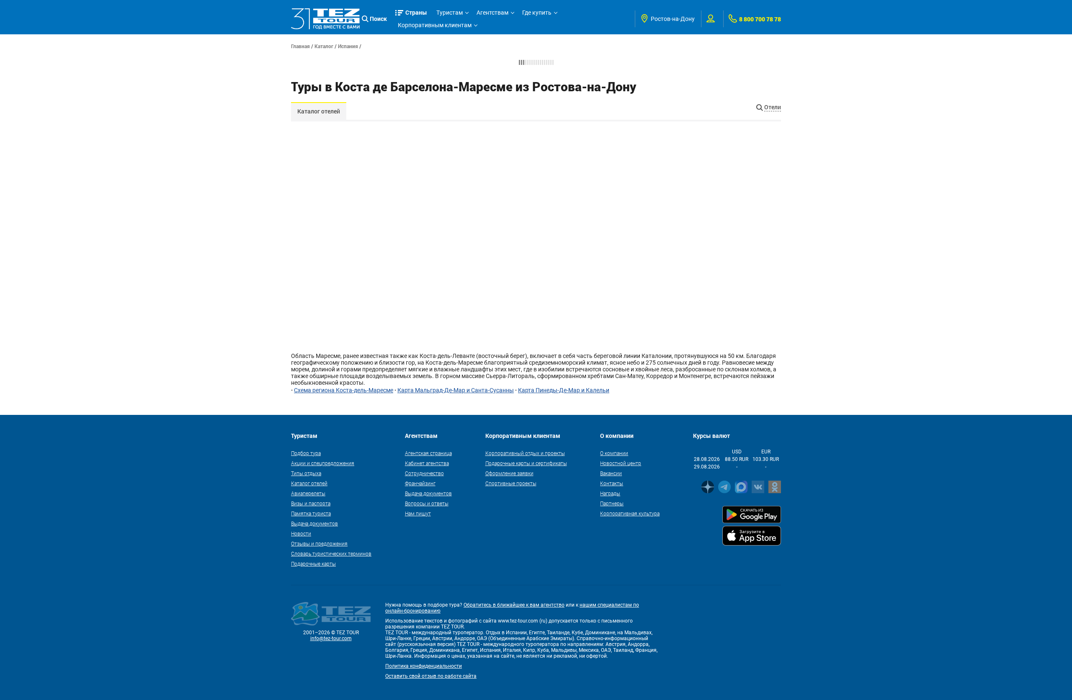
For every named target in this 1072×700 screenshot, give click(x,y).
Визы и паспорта (310, 503)
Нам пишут (418, 513)
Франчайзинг (420, 483)
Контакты (611, 483)
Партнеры (612, 503)
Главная (300, 46)
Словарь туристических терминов (331, 553)
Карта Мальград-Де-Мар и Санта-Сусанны (455, 390)
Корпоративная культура (630, 513)
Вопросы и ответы (426, 503)
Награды (610, 493)
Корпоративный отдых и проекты (525, 453)
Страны (416, 12)
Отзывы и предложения (319, 543)
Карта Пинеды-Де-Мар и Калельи (563, 390)
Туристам (449, 12)
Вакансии (611, 473)
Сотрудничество (424, 473)
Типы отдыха (306, 473)
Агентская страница (428, 453)
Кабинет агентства (427, 463)
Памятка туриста (311, 513)
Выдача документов (314, 523)
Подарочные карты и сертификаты (526, 463)
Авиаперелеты (308, 493)
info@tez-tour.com (331, 638)
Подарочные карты (313, 563)
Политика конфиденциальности (423, 666)
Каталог (323, 46)
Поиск (378, 19)
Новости (301, 533)
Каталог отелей (318, 111)
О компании (614, 453)
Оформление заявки (509, 473)
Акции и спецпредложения (322, 463)
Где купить (536, 12)
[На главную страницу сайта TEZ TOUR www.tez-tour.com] (325, 18)
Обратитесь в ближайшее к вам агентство (514, 605)
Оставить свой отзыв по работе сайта (431, 676)
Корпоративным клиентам (435, 25)
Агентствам (492, 12)
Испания (348, 46)
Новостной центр (620, 463)
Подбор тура (306, 453)
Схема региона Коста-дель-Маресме (343, 390)
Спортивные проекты (510, 483)
